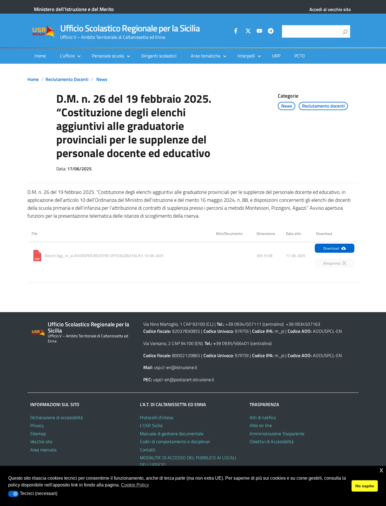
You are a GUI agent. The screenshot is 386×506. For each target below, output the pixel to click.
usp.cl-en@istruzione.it (175, 367)
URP (276, 55)
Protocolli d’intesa (156, 417)
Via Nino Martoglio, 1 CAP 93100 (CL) (178, 324)
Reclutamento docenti (66, 79)
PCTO (299, 55)
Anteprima (331, 263)
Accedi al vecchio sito (330, 9)
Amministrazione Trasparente (277, 433)
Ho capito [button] (364, 486)
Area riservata (43, 449)
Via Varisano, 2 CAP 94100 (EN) (173, 343)
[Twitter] (248, 32)
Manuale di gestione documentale (171, 433)
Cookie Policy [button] (135, 485)
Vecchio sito (41, 441)
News (101, 79)
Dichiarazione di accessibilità (56, 417)
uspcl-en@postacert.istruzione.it (183, 379)
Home (40, 55)
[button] (13, 494)
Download (331, 248)
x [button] (381, 470)
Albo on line (261, 425)
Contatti (147, 449)
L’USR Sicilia (151, 425)
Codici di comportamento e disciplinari (175, 441)
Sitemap (38, 433)
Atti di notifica (263, 417)
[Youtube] (259, 32)
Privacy (37, 425)
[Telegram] (271, 32)
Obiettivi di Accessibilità (272, 441)
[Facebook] (237, 32)
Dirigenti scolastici (159, 55)
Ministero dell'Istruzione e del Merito (74, 9)
